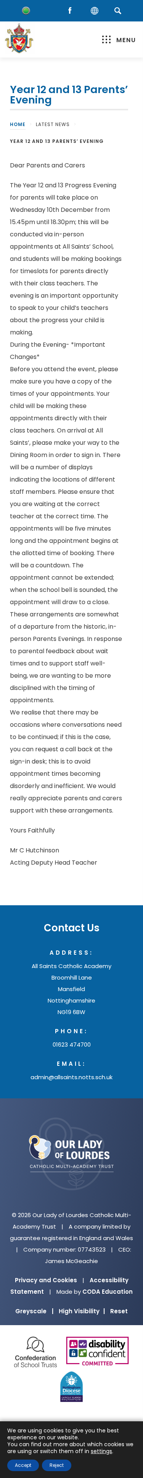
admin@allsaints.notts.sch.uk (71, 1077)
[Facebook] (71, 11)
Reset (119, 1311)
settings (101, 1451)
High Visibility (82, 1311)
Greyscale (34, 1311)
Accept (23, 1465)
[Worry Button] (25, 10)
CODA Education (107, 1292)
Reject (57, 1465)
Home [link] (18, 124)
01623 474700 (72, 1044)
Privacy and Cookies (46, 1280)
